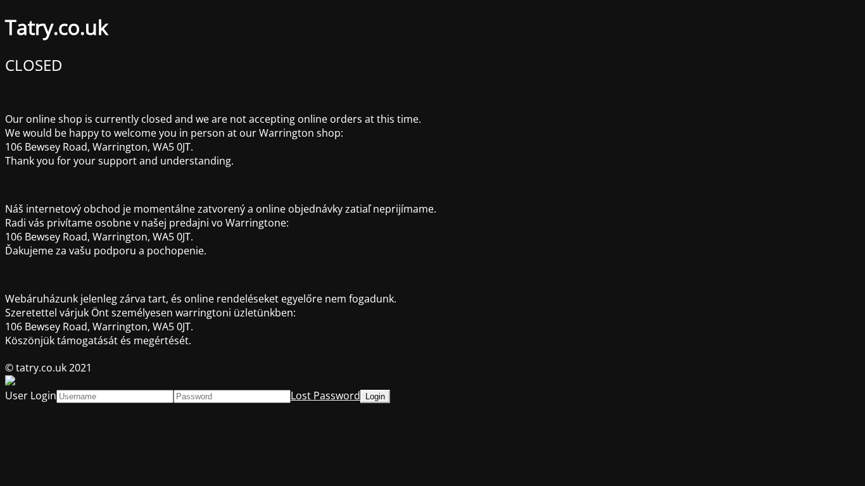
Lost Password (325, 395)
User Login (30, 395)
